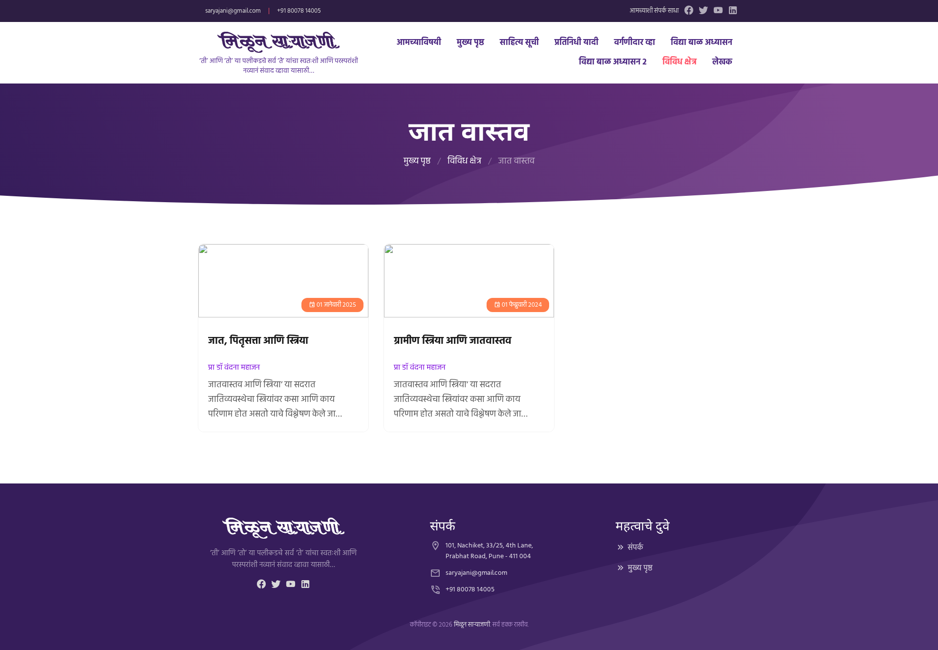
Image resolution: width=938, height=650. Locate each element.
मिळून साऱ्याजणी (472, 625)
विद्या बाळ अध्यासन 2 (613, 62)
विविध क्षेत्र (679, 62)
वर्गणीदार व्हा (634, 42)
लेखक (722, 62)
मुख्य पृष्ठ (470, 42)
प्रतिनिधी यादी (576, 42)
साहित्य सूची (519, 42)
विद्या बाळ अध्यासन (701, 42)
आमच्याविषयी (419, 42)
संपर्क (635, 548)
